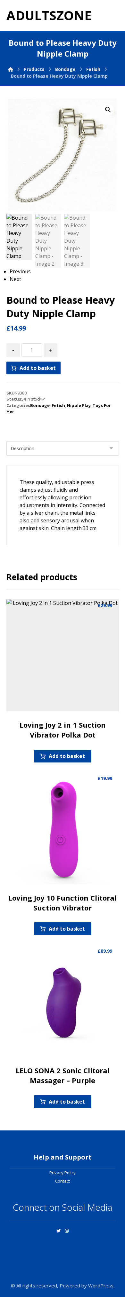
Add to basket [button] (67, 756)
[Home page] (10, 69)
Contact (62, 1181)
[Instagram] (67, 1231)
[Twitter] (58, 1231)
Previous (20, 271)
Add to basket (38, 367)
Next (15, 279)
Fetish (58, 405)
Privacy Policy (62, 1173)
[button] (108, 109)
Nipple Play (79, 405)
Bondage (40, 405)
